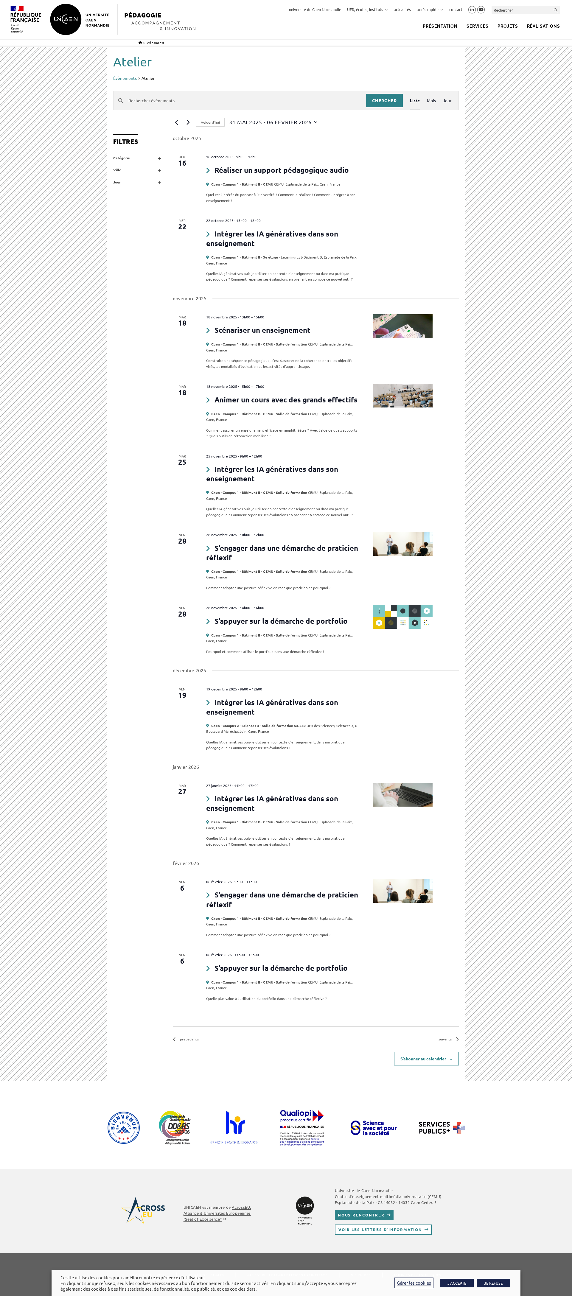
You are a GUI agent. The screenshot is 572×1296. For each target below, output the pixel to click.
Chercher (384, 100)
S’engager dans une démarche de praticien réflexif (282, 552)
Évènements (155, 42)
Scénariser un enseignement (262, 329)
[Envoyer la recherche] (556, 10)
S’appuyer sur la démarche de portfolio (281, 621)
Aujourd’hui (210, 122)
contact (455, 9)
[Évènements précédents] (176, 122)
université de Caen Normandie (315, 9)
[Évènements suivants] (188, 122)
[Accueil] (140, 42)
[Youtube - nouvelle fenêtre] (481, 10)
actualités (402, 9)
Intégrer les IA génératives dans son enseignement (272, 238)
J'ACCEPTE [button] (456, 1283)
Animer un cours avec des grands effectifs (286, 399)
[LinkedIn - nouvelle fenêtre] (472, 10)
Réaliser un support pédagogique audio (281, 170)
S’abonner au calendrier (423, 1058)
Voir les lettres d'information (380, 1229)
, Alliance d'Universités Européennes (217, 1213)
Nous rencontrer (361, 1214)
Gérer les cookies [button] (414, 1283)
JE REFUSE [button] (493, 1283)
